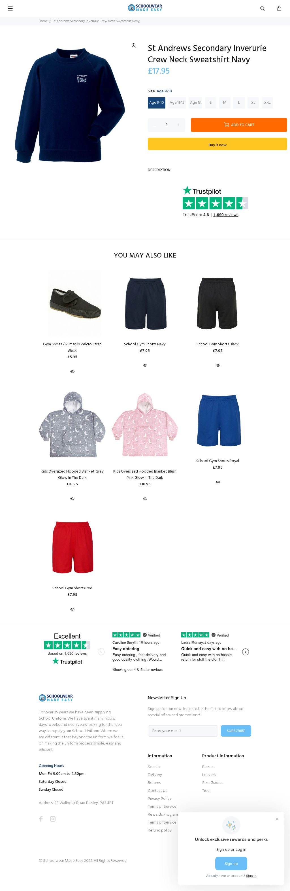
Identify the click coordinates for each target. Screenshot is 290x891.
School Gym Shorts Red (72, 588)
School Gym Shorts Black (218, 344)
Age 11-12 (177, 102)
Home (43, 21)
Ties (205, 791)
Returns (154, 783)
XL (253, 102)
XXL (267, 102)
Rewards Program (163, 814)
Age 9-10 (156, 102)
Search (154, 767)
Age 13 (195, 102)
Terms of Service (162, 806)
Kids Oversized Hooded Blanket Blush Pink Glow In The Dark (144, 474)
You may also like (145, 256)
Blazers (208, 767)
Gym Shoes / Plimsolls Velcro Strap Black (72, 347)
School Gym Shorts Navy (145, 344)
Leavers (209, 775)
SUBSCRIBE (236, 731)
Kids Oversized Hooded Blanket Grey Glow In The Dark (72, 474)
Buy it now (218, 145)
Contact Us (157, 791)
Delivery (155, 775)
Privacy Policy (159, 799)
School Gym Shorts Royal (217, 461)
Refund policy (160, 830)
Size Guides (212, 783)
